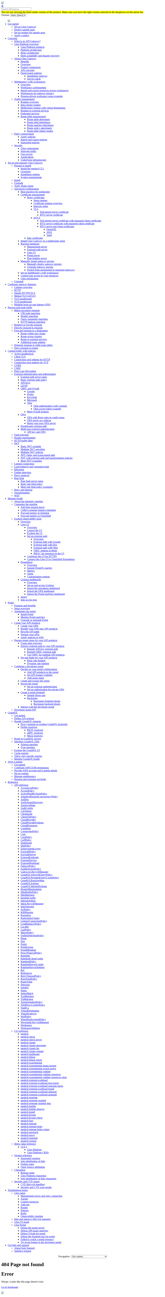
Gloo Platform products (32, 47)
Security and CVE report (26, 1181)
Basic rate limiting (36, 660)
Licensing (26, 171)
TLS (36, 209)
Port (23, 941)
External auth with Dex (45, 544)
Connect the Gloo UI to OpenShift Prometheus (51, 559)
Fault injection (21, 434)
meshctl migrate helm (31, 1126)
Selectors (25, 984)
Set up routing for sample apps (29, 32)
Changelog (19, 1170)
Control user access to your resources (39, 275)
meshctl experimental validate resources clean (44, 1077)
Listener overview (23, 287)
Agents (24, 1198)
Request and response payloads (30, 779)
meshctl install (28, 1112)
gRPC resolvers (35, 733)
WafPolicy (26, 1016)
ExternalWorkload (30, 863)
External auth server (37, 249)
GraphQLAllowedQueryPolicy (36, 874)
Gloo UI (31, 252)
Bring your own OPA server (41, 423)
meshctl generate (29, 1097)
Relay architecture (30, 52)
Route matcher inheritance (40, 125)
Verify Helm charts (23, 186)
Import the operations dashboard (43, 588)
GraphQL (13, 712)
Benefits (25, 61)
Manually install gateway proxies (37, 261)
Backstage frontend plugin (47, 701)
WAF (17, 495)
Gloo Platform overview (26, 44)
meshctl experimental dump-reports (38, 1065)
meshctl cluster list (30, 1048)
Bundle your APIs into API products (39, 628)
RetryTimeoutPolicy (31, 976)
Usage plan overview (31, 643)
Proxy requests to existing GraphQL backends (44, 724)
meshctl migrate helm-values (35, 1129)
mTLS (37, 217)
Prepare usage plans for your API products (35, 640)
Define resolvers (29, 727)
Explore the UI (34, 533)
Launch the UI (34, 530)
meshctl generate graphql (33, 1100)
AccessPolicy (27, 790)
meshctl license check (32, 1117)
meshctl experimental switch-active (38, 1068)
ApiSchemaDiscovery (32, 802)
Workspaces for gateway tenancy (37, 93)
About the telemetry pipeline (28, 501)
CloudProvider (28, 819)
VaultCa (25, 1007)
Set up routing (21, 773)
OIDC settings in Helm (45, 550)
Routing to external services (35, 110)
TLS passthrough (23, 298)
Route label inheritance (38, 122)
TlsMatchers (27, 999)
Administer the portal (25, 611)
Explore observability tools (27, 518)
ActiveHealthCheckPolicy (34, 793)
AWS (49, 232)
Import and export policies (34, 139)
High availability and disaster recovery (40, 55)
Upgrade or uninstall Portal (34, 620)
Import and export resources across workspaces (44, 90)
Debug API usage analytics (34, 1230)
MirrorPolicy (27, 932)
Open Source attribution (33, 1167)
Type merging (28, 747)
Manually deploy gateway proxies (44, 264)
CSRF (17, 368)
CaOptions (26, 811)
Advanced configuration (26, 188)
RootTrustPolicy (29, 979)
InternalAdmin (28, 900)
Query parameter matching (34, 319)
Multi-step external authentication (37, 429)
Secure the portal (29, 683)
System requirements (31, 177)
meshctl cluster (28, 1042)
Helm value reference (25, 1143)
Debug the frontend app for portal (38, 1236)
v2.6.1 (24, 1146)
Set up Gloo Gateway (25, 26)
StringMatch (27, 993)
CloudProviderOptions (32, 822)
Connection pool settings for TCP (31, 362)
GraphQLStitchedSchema (34, 886)
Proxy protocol (21, 475)
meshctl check (28, 1036)
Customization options (38, 576)
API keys (25, 382)
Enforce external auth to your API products (42, 646)
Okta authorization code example (50, 406)
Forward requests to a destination (31, 330)
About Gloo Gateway (25, 58)
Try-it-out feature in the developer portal (41, 1242)
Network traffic (28, 151)
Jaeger (24, 597)
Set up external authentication (42, 686)
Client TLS (20, 356)
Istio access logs (29, 599)
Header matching (29, 316)
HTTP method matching (33, 322)
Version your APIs (30, 634)
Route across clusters (31, 336)
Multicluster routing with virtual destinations (43, 107)
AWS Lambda (15, 761)
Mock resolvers (35, 735)
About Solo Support (24, 1248)
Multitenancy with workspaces (29, 81)
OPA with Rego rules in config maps (45, 417)
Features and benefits (25, 605)
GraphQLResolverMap (32, 880)
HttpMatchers (27, 895)
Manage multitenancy (25, 776)
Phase (24, 938)
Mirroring (19, 469)
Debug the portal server (32, 1227)
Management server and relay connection (41, 1196)
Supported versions (30, 1158)
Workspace (26, 1025)
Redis (23, 1213)
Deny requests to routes (26, 348)
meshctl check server (31, 1039)
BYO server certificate (51, 215)
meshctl (24, 1034)
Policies (25, 1210)
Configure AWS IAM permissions (31, 767)
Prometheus (27, 562)
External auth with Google (47, 542)
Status (24, 990)
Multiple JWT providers (33, 449)
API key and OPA (36, 432)
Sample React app (36, 695)
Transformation (22, 492)
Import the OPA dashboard (40, 591)
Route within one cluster (33, 333)
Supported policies (30, 142)
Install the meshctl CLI (32, 168)
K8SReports (27, 912)
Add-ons (25, 1204)
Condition (26, 828)
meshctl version (28, 1141)
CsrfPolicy (26, 840)
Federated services (30, 113)
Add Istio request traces (32, 507)
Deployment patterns (31, 73)
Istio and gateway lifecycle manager (32, 1219)
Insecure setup (41, 206)
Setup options (40, 200)
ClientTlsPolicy (28, 816)
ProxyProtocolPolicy (31, 952)
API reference (21, 785)
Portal (11, 602)
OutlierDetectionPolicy (32, 935)
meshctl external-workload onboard (39, 1091)
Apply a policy (21, 35)
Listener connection (24, 463)
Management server (37, 246)
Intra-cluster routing (31, 105)
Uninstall (18, 281)
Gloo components (30, 148)
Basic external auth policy (34, 379)
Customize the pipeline (25, 504)
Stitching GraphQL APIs (26, 741)
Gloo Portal (20, 1225)
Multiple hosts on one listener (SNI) (32, 304)
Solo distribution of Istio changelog (38, 1178)
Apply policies (28, 136)
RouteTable (26, 981)
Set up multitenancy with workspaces (39, 272)
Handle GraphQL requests (27, 721)
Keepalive (26, 915)
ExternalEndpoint (30, 857)
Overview (26, 64)
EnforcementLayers (31, 848)
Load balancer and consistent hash (31, 466)
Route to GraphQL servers (27, 738)
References (26, 973)
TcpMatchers (27, 996)
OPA (23, 414)
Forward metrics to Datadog (35, 513)
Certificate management (33, 194)
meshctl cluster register (32, 1051)
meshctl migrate (29, 1123)
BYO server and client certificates (57, 226)
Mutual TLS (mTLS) (25, 296)
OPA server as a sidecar (39, 420)
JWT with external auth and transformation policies (47, 458)
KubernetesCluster (30, 918)
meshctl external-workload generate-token (42, 1086)
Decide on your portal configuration (39, 669)
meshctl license (28, 1115)
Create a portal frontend (33, 692)
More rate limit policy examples (37, 487)
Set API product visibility (40, 675)
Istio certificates (35, 238)
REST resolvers (35, 730)
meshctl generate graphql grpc (36, 1103)
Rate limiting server (37, 258)
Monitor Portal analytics (33, 617)
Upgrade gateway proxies (40, 267)
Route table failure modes (40, 131)
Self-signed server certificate (54, 212)
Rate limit (19, 478)
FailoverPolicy (28, 866)
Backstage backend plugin (47, 704)
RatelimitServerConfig (32, 964)
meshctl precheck (29, 1132)
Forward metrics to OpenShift (36, 515)
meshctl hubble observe (32, 1109)
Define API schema (24, 718)
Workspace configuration (33, 87)
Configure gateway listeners (22, 284)
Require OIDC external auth (41, 652)
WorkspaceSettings (30, 1028)
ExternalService (29, 860)
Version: (5, 15)
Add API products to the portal (42, 672)
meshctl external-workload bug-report (40, 1083)
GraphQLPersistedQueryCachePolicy (40, 877)
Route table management (33, 116)
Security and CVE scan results (36, 1187)
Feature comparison (31, 67)
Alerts (30, 573)
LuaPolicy (26, 929)
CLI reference (21, 1031)
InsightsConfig (28, 898)
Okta (29, 403)
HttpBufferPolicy (29, 892)
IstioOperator (27, 906)
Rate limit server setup (32, 481)
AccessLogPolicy (30, 788)
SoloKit (25, 987)
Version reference (23, 1155)
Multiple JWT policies (32, 452)
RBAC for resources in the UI (49, 553)
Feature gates (27, 1164)
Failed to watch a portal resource (37, 1239)
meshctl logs (27, 1120)
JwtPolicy (26, 909)
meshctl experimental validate (36, 1071)
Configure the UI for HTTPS (42, 556)
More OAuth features (38, 411)
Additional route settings (33, 342)
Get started (13, 24)
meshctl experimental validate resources (41, 1074)
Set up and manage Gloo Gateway (25, 162)
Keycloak (32, 397)
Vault (49, 235)
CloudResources (29, 825)
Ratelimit (25, 955)
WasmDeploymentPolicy (33, 1019)
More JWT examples (31, 461)
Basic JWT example (31, 446)
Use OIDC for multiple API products (46, 654)
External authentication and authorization (35, 374)
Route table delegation (38, 119)
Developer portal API (25, 709)
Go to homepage (9, 1287)
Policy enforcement (24, 133)
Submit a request (22, 1251)
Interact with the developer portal (37, 706)
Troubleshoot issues (18, 1190)
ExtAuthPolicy (28, 851)
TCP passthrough (23, 301)
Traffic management (24, 99)
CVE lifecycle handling (33, 1184)
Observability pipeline (32, 1216)
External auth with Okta (46, 547)
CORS (17, 365)
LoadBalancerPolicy (31, 924)
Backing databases (30, 243)
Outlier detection (22, 472)
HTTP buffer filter (23, 440)
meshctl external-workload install (37, 1089)
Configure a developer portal (28, 666)
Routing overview (30, 102)
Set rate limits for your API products (39, 657)
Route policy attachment (39, 128)
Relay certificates (35, 197)
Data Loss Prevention (25, 371)
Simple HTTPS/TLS (24, 293)
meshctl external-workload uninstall (39, 1094)
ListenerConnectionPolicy (34, 921)
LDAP (24, 385)
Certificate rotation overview (48, 203)
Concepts (12, 38)
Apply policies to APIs (32, 637)
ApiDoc (25, 799)
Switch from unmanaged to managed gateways (51, 270)
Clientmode (26, 814)
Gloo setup (19, 1193)
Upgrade (18, 183)
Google (31, 391)
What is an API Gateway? (27, 41)
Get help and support (18, 1245)
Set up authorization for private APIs (45, 689)
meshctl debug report (31, 1060)
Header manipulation (24, 437)
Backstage (32, 698)
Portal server (33, 255)
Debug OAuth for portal (33, 1233)
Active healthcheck (24, 353)
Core (23, 834)
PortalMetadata (28, 950)
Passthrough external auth (34, 426)
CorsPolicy (26, 837)
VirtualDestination (30, 1010)
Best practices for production (35, 191)
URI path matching (30, 313)
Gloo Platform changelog (33, 1175)
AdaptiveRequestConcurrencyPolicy (39, 796)
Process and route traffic (20, 307)
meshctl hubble (28, 1106)
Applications (27, 157)
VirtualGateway (29, 1013)
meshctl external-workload (34, 1080)
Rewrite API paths (30, 631)
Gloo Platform (34, 1149)
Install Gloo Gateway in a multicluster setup (43, 241)
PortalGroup (27, 947)
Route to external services (34, 339)
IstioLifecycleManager (32, 903)
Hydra (30, 394)
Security (18, 145)
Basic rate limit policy (32, 484)
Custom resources (30, 1201)
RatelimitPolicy (28, 961)
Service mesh (34, 78)
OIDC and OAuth (30, 388)
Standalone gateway (37, 76)
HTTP (17, 290)
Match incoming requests (27, 310)
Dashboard (26, 843)
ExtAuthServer (28, 854)
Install (17, 180)
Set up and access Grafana (40, 585)
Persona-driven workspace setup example (42, 96)
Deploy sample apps (24, 29)
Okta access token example (47, 408)
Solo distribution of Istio (33, 1161)
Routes (24, 1207)
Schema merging (29, 744)
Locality (25, 926)
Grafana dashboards (31, 579)
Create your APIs (29, 625)
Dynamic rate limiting (38, 663)
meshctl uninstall (29, 1138)
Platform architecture (31, 50)
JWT (16, 443)
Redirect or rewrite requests (28, 324)
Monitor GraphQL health (27, 759)
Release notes (27, 1172)
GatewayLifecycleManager (34, 871)
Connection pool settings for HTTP (32, 359)
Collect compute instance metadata (38, 510)
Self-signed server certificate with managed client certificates (70, 220)
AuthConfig (27, 808)
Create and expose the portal (35, 680)
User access (27, 154)
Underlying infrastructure (33, 160)
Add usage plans (35, 678)
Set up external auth (37, 536)
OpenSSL (51, 229)
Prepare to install (22, 165)
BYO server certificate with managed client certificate (67, 223)
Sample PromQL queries (39, 568)
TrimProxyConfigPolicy (33, 1005)
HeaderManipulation (31, 889)
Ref (22, 970)
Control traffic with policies (22, 351)
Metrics (31, 570)
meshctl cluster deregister (33, 1045)
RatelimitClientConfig (32, 958)
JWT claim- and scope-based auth (38, 455)
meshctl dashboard (30, 1054)
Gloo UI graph (21, 1222)
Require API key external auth (42, 649)
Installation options (30, 174)
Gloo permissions (29, 278)
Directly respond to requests (28, 327)
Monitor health (15, 498)
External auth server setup (34, 377)
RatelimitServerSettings (32, 967)
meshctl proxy (28, 1135)
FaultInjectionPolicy (31, 869)
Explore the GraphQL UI (27, 750)
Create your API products (27, 623)
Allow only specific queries (28, 756)
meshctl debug (28, 1057)
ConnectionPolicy (30, 831)
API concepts (27, 70)
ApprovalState (28, 805)
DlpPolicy (26, 845)
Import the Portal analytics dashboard (46, 594)
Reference (13, 782)
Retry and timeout (23, 489)
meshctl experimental (31, 1062)
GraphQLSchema (30, 883)
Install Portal (27, 614)
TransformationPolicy (32, 1002)
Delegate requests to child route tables (33, 345)
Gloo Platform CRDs (38, 1152)
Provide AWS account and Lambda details (35, 770)
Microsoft (32, 400)
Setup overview (22, 608)
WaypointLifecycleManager (35, 1022)
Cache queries (21, 753)
